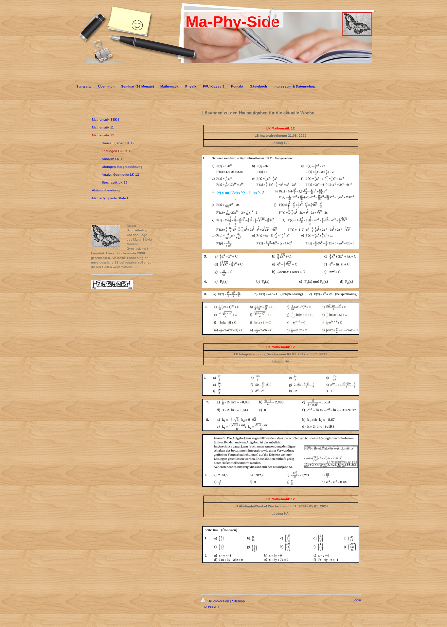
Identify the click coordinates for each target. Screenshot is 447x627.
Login (356, 600)
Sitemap (238, 601)
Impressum (210, 606)
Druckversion (218, 601)
